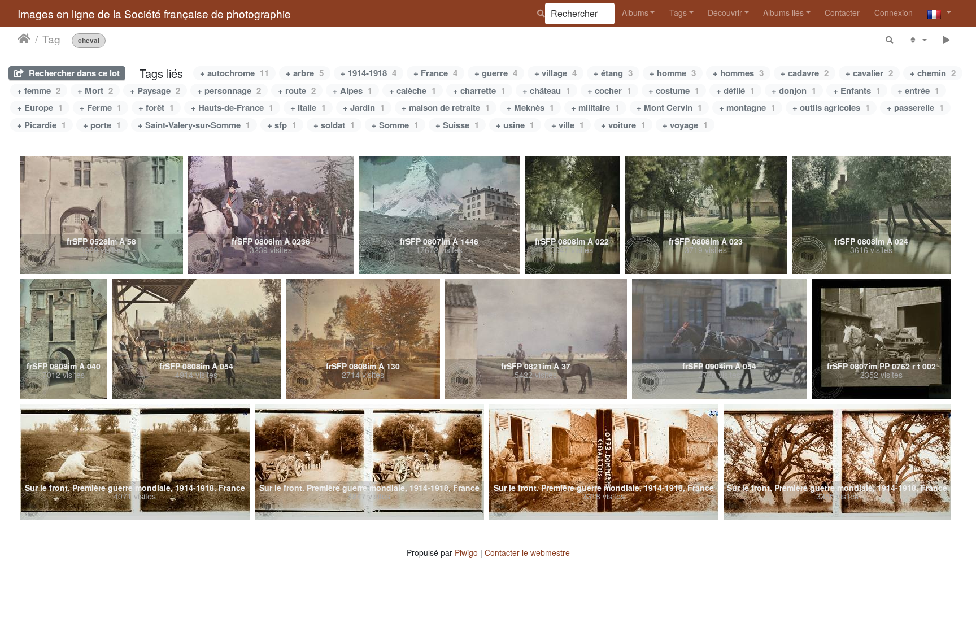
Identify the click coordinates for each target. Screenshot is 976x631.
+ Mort (95, 90)
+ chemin (933, 73)
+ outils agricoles (831, 107)
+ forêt (156, 107)
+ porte (102, 125)
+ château (546, 90)
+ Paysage (155, 90)
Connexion (893, 12)
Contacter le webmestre (527, 552)
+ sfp (282, 125)
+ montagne (747, 107)
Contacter (842, 12)
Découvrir (725, 12)
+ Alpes (352, 90)
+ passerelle (915, 107)
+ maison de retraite (446, 107)
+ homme (673, 73)
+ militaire (595, 107)
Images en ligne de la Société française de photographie (154, 13)
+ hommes (738, 73)
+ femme (38, 90)
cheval (88, 40)
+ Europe (40, 107)
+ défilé (735, 90)
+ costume (673, 90)
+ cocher (609, 90)
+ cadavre (805, 73)
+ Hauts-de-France (232, 107)
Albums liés (783, 12)
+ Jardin (364, 107)
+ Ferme (100, 107)
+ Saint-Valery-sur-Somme (194, 125)
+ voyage (685, 125)
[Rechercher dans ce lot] (890, 40)
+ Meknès (530, 107)
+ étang (613, 73)
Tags (678, 12)
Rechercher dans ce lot (73, 73)
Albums (635, 12)
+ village (555, 73)
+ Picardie (41, 125)
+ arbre (305, 73)
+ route (297, 90)
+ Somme (395, 125)
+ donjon (794, 90)
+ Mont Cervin (669, 107)
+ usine (515, 125)
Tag (51, 39)
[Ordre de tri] (917, 40)
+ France (435, 73)
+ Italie (308, 107)
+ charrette (479, 90)
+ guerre (495, 73)
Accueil (24, 39)
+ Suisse (457, 125)
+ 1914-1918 (368, 73)
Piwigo (466, 552)
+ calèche (412, 90)
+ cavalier (869, 73)
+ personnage (229, 90)
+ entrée (918, 90)
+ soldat (334, 125)
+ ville (567, 125)
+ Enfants (857, 90)
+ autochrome (234, 73)
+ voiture (623, 125)
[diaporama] (946, 40)
